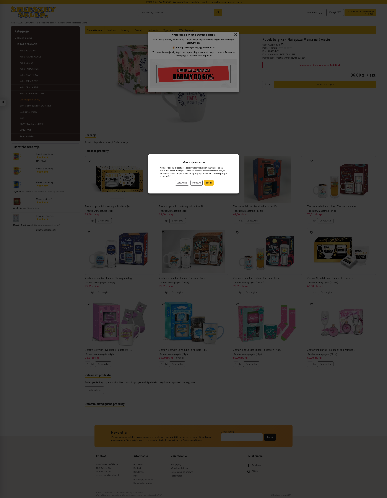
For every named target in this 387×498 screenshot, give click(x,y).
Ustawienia (182, 183)
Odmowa (196, 183)
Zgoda (209, 183)
